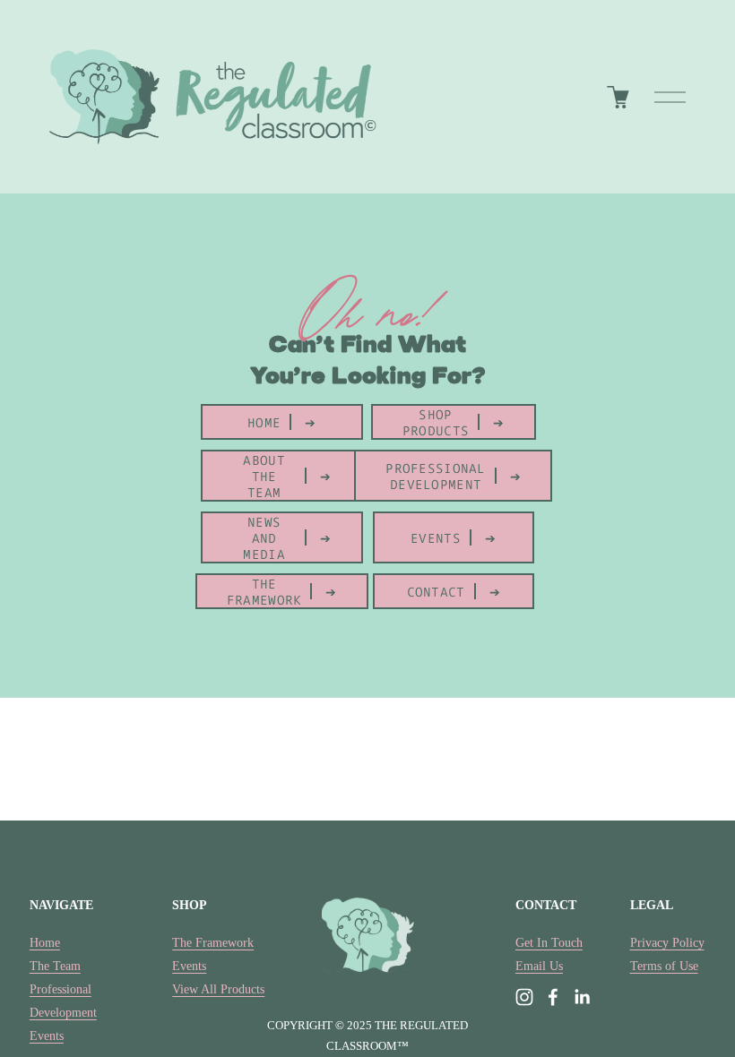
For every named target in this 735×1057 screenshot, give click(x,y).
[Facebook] (553, 997)
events (436, 537)
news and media (263, 537)
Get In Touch (549, 942)
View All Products (218, 989)
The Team (55, 965)
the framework (264, 591)
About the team (263, 475)
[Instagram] (524, 997)
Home (264, 422)
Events (47, 1035)
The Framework (213, 942)
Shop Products (435, 422)
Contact (436, 591)
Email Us (539, 965)
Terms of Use (664, 965)
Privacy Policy (667, 942)
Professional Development (435, 476)
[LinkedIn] (582, 997)
